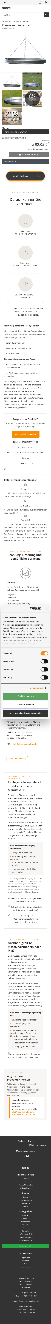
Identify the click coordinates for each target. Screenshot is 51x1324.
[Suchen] (46, 14)
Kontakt (25, 1197)
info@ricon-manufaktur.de (25, 744)
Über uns (25, 1261)
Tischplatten (25, 1221)
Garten (25, 1228)
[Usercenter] (40, 2)
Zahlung (11, 582)
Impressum (25, 1257)
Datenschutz (25, 1267)
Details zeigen (36, 688)
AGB (25, 1264)
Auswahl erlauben (25, 705)
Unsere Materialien (25, 1185)
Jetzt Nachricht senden (25, 434)
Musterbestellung (25, 1200)
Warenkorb (25, 1203)
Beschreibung (10, 161)
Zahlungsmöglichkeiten (25, 1182)
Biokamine (25, 1231)
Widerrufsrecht (25, 1188)
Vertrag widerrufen (25, 1246)
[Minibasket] (46, 2)
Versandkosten (44, 149)
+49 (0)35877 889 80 (29, 442)
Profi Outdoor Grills (26, 1234)
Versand (25, 1179)
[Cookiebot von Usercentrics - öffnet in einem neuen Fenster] (31, 608)
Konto (25, 1206)
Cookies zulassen (26, 696)
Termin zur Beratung (17, 758)
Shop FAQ (25, 1215)
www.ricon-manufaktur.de (23, 1115)
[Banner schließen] (47, 608)
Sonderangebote (25, 1237)
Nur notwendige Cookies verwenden (25, 713)
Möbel (25, 1218)
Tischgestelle (25, 1225)
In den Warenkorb (30, 154)
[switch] (44, 661)
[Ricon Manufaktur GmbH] (14, 137)
